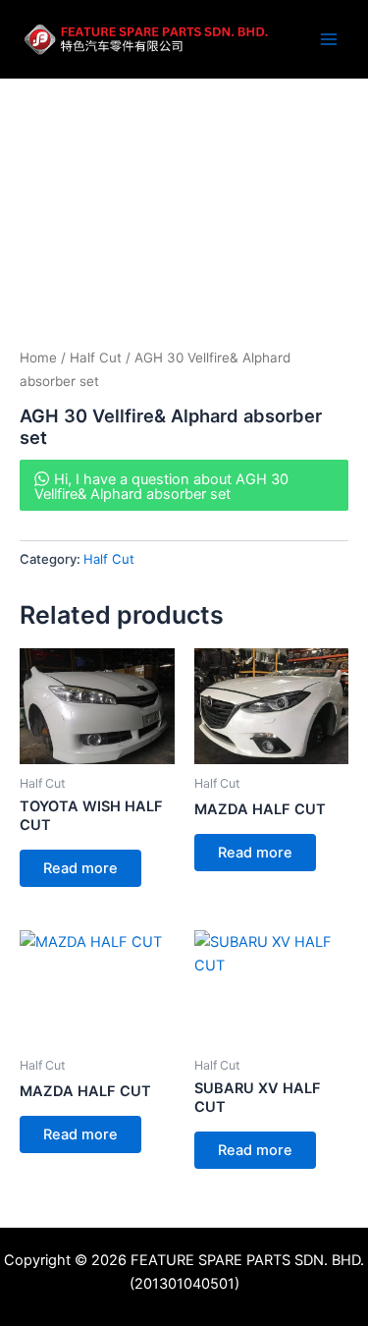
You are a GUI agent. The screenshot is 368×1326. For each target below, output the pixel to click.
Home (38, 357)
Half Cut (96, 357)
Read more (80, 868)
